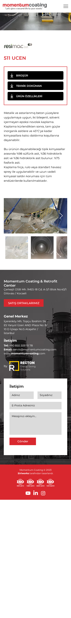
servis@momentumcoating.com (34, 349)
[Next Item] (61, 216)
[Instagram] (43, 493)
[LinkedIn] (35, 493)
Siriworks (23, 473)
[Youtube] (28, 493)
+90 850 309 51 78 (21, 345)
